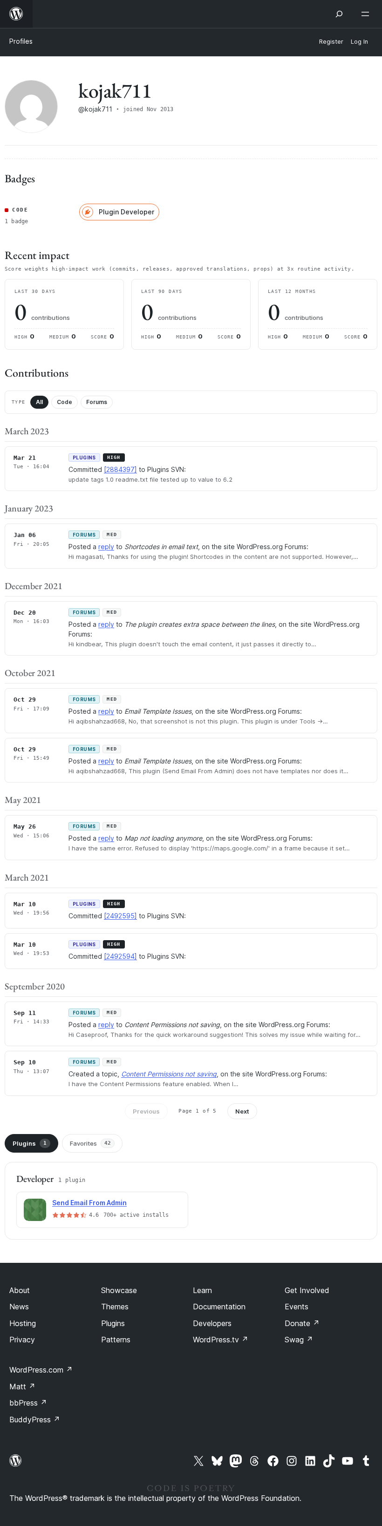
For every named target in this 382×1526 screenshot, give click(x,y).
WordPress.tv (220, 1339)
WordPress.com (41, 1369)
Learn (202, 1290)
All (39, 401)
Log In (359, 41)
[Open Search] (339, 14)
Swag (299, 1339)
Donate (302, 1323)
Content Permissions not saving (169, 1074)
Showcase (119, 1290)
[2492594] (120, 956)
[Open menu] (367, 14)
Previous (146, 1111)
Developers (212, 1323)
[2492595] (120, 916)
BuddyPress (34, 1419)
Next (242, 1111)
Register (331, 41)
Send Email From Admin (89, 1203)
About (19, 1290)
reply (106, 547)
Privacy (22, 1339)
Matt (22, 1386)
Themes (115, 1306)
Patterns (115, 1339)
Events (296, 1306)
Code (64, 401)
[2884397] (120, 469)
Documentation (219, 1306)
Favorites (90, 1143)
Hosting (22, 1323)
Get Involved (307, 1290)
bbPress (28, 1402)
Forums (96, 401)
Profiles (21, 41)
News (19, 1306)
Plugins (30, 1143)
